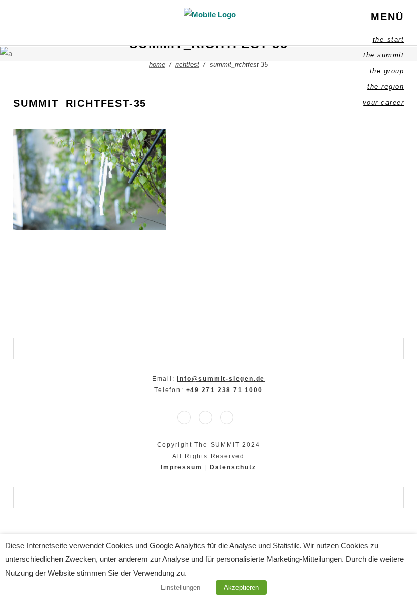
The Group (387, 71)
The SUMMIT (383, 55)
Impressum (181, 467)
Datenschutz (233, 467)
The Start (388, 39)
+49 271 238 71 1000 (224, 390)
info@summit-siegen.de (221, 378)
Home (157, 64)
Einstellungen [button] (180, 587)
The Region (385, 87)
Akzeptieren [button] (241, 587)
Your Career (383, 102)
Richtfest (187, 64)
